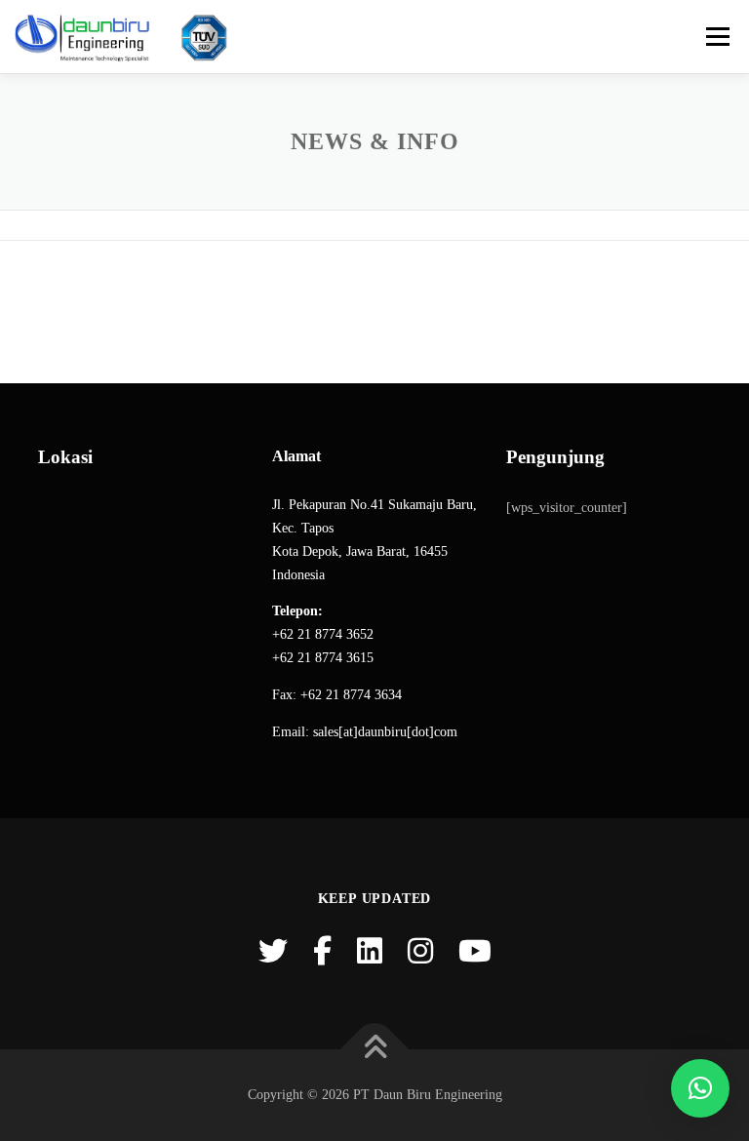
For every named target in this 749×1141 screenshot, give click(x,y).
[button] (700, 1088)
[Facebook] (322, 951)
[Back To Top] (375, 1049)
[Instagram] (420, 951)
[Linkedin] (369, 951)
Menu (715, 36)
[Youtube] (475, 951)
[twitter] (273, 951)
